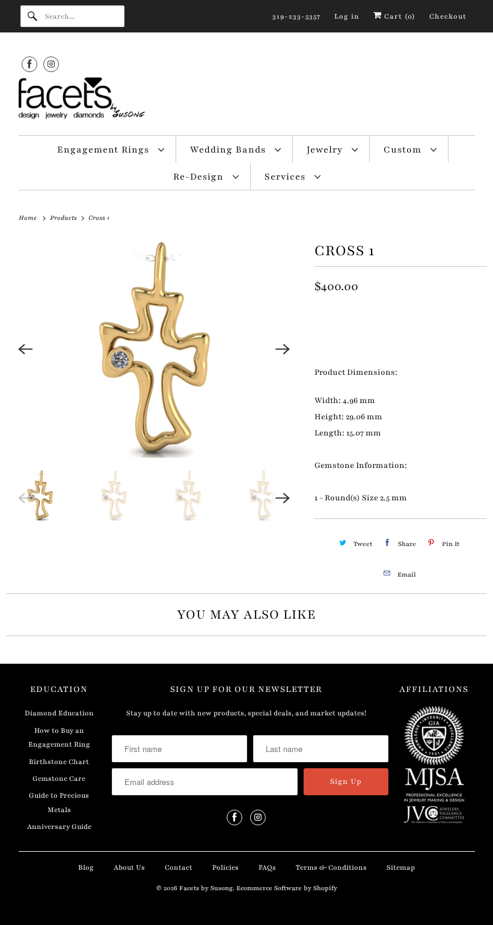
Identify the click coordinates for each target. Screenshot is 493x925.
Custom (404, 150)
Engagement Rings (104, 150)
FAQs (267, 867)
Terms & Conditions (331, 867)
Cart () (398, 16)
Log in (347, 16)
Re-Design (200, 177)
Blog (86, 867)
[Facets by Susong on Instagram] (51, 63)
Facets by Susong (206, 888)
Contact (178, 867)
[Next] (283, 349)
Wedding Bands (229, 150)
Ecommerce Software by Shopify (286, 888)
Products (64, 217)
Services (286, 177)
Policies (225, 867)
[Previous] (25, 349)
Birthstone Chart (59, 761)
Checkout (448, 16)
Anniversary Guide (59, 826)
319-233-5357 (296, 16)
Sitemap (401, 867)
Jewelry (326, 150)
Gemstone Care (58, 778)
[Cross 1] (154, 349)
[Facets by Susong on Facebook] (29, 63)
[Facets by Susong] (247, 100)
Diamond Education (59, 713)
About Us (129, 867)
